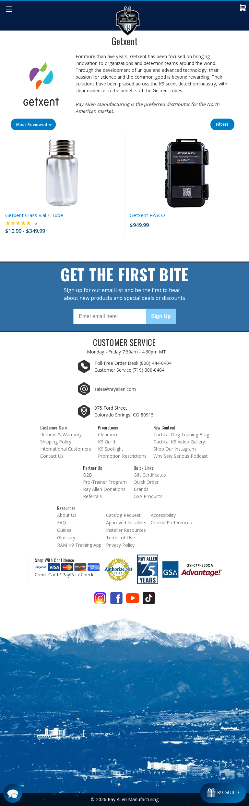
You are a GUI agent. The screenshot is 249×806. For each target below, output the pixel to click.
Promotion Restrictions (122, 456)
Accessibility (163, 515)
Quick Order (146, 482)
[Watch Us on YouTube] (132, 600)
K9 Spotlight (110, 449)
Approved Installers (126, 522)
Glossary (66, 537)
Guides (64, 530)
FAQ (61, 522)
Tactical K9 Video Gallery (179, 442)
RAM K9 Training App (79, 545)
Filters (222, 124)
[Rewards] (223, 793)
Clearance (108, 434)
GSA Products (148, 496)
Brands (141, 489)
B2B (87, 475)
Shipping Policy (55, 442)
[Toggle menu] (9, 9)
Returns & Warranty (61, 434)
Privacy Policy (120, 545)
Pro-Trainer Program (105, 482)
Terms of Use (120, 537)
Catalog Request (123, 515)
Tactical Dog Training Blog (181, 434)
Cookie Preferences (171, 522)
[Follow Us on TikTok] (149, 600)
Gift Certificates (150, 475)
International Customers (65, 449)
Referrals (92, 496)
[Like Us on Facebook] (116, 600)
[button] (33, 124)
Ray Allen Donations (104, 489)
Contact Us (52, 456)
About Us (67, 515)
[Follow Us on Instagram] (100, 600)
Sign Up (161, 316)
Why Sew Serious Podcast (180, 456)
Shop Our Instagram (174, 449)
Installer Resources (126, 530)
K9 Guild (106, 442)
